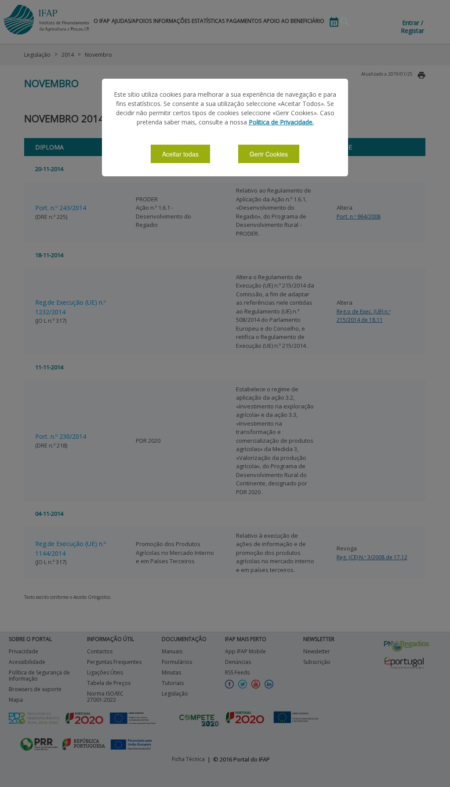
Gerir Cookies (269, 153)
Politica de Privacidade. (281, 122)
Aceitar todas (180, 153)
